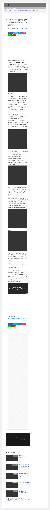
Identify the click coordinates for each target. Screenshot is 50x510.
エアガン (10, 10)
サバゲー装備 (24, 28)
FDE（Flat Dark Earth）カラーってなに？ (24, 457)
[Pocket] (24, 33)
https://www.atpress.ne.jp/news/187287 (18, 318)
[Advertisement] (18, 48)
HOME (6, 10)
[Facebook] (10, 33)
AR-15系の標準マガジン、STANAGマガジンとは (24, 475)
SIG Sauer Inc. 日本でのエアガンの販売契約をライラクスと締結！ (26, 10)
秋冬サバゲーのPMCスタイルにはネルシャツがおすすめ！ (24, 466)
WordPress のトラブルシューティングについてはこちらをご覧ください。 (18, 500)
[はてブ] (20, 33)
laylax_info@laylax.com (21, 264)
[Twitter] (15, 33)
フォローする (22, 439)
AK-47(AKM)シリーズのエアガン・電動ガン (24, 492)
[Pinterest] (13, 35)
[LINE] (9, 35)
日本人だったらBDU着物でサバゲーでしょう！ (24, 484)
